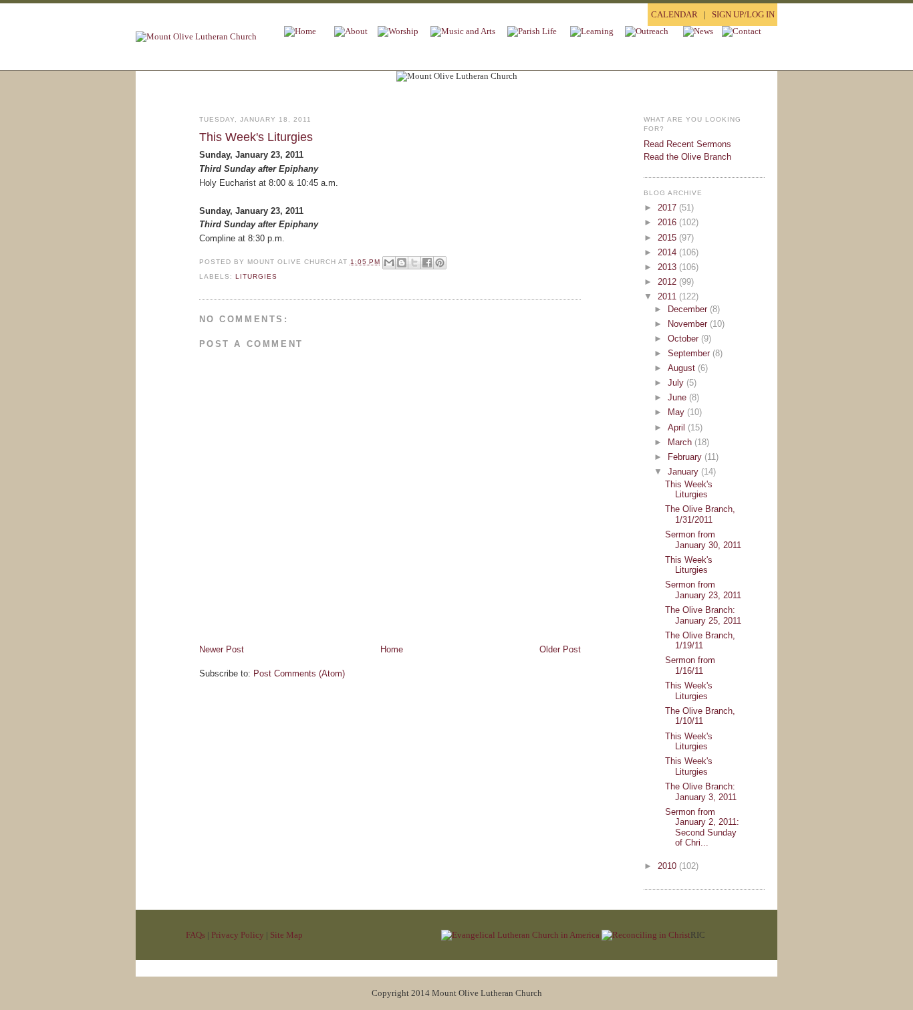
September (690, 353)
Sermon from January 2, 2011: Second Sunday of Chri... (702, 827)
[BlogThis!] (401, 262)
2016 (668, 222)
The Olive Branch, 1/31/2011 (700, 514)
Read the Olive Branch (687, 157)
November (689, 324)
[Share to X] (414, 262)
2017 (668, 208)
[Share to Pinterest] (439, 262)
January (684, 472)
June (678, 397)
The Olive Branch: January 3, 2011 (701, 791)
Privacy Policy (237, 935)
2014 (668, 252)
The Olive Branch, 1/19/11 (700, 640)
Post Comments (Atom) (299, 673)
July (677, 383)
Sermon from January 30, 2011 (703, 539)
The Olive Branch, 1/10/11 (700, 716)
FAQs (195, 935)
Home (391, 649)
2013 (668, 267)
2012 (668, 282)
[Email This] (389, 262)
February (686, 457)
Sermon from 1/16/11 (690, 665)
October (684, 339)
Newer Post (221, 649)
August (683, 368)
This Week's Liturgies (256, 137)
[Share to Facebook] (427, 262)
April (678, 427)
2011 (668, 296)
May (677, 412)
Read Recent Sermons (687, 144)
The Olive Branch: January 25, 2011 (703, 615)
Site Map (286, 935)
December (689, 309)
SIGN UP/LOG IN (743, 14)
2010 (668, 866)
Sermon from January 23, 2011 (703, 590)
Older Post (560, 649)
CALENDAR (674, 14)
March (681, 442)
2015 (668, 238)
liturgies (256, 276)
